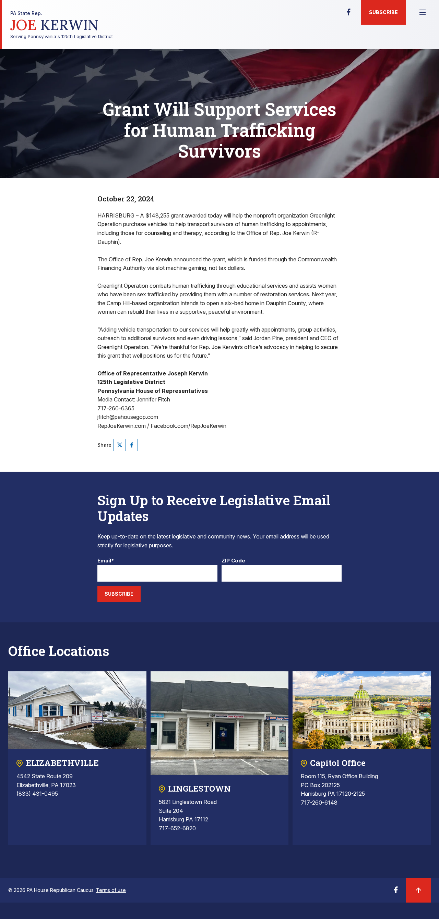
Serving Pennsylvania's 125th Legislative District (61, 25)
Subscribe (383, 12)
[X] (120, 445)
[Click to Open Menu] (422, 12)
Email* (105, 561)
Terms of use (111, 890)
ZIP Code (233, 561)
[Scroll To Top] (418, 890)
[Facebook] (348, 14)
